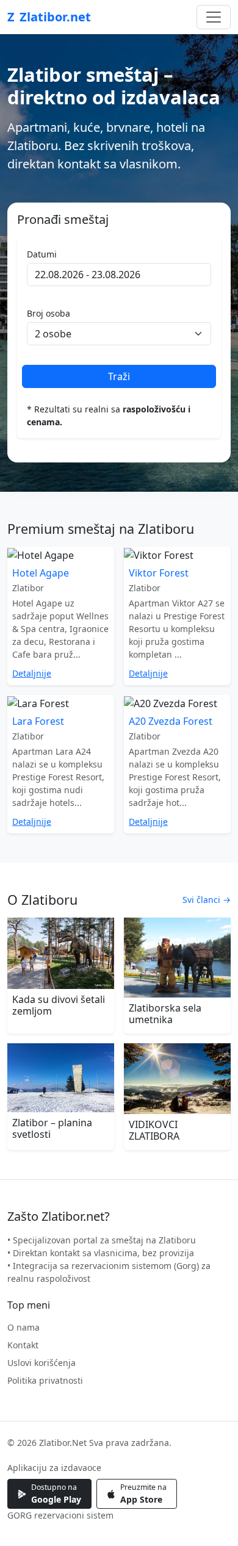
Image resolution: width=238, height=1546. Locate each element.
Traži (119, 376)
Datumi (42, 254)
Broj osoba (48, 313)
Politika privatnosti (45, 1380)
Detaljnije (31, 673)
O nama (23, 1327)
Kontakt (22, 1345)
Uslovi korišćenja (41, 1362)
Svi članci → (206, 899)
